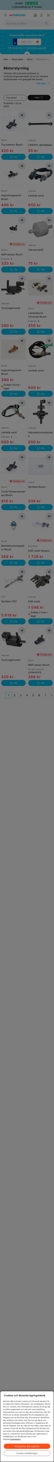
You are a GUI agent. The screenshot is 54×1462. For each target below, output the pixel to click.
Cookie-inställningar (27, 1453)
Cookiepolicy (15, 1439)
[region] (27, 1426)
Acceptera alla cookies (27, 1446)
